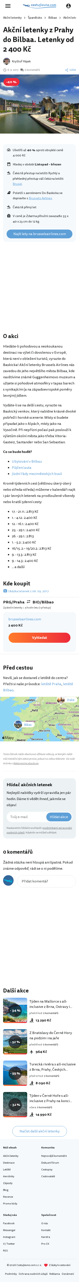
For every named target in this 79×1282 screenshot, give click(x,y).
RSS (5, 1251)
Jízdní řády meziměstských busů (37, 473)
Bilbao (52, 17)
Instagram (9, 1237)
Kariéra (45, 1237)
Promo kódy (10, 1204)
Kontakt (45, 1230)
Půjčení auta (21, 467)
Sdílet (72, 70)
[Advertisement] (39, 288)
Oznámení (68, 1274)
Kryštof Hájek (21, 61)
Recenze (8, 1197)
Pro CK (45, 1244)
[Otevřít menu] (9, 6)
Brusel (17, 184)
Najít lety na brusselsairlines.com (39, 234)
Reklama (54, 1274)
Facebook (8, 1223)
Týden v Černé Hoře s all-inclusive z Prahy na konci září (49, 1101)
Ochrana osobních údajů (33, 1274)
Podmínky (11, 1274)
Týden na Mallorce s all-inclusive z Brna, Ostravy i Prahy (49, 1007)
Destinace (8, 1163)
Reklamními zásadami (25, 763)
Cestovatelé (48, 1176)
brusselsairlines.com (24, 619)
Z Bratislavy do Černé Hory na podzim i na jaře (50, 1035)
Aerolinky (8, 1176)
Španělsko (35, 17)
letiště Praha (51, 684)
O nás (44, 1223)
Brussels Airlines (40, 198)
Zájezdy (8, 1183)
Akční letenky (12, 17)
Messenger (9, 1230)
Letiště (7, 1170)
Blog (5, 1190)
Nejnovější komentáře (54, 1156)
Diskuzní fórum (50, 1163)
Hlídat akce (59, 817)
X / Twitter (9, 1244)
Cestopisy (46, 1170)
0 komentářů (32, 70)
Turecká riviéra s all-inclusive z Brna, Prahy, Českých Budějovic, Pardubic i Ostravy (52, 1069)
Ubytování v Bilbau (27, 461)
